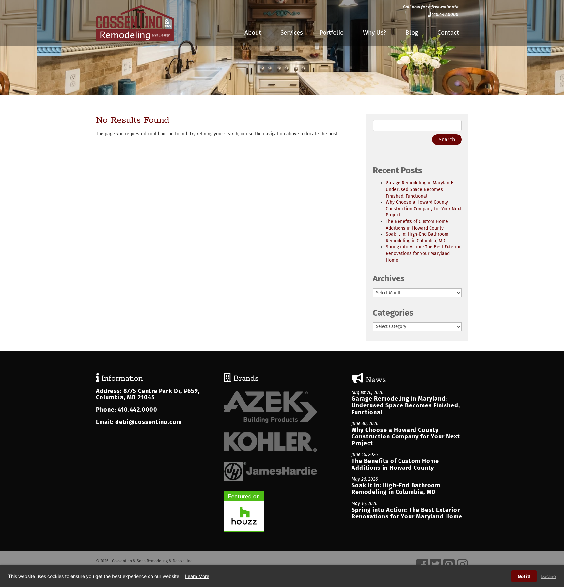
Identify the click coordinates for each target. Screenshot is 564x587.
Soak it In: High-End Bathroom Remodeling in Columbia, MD (396, 489)
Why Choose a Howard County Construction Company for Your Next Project (424, 208)
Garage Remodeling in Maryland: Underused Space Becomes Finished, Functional (419, 189)
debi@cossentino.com (148, 422)
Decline (548, 576)
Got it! (524, 576)
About (252, 32)
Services (291, 32)
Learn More (197, 576)
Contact (448, 32)
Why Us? (374, 32)
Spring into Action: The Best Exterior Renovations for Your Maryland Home (423, 253)
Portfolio (332, 32)
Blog (411, 32)
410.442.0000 (444, 14)
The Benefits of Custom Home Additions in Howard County (395, 464)
